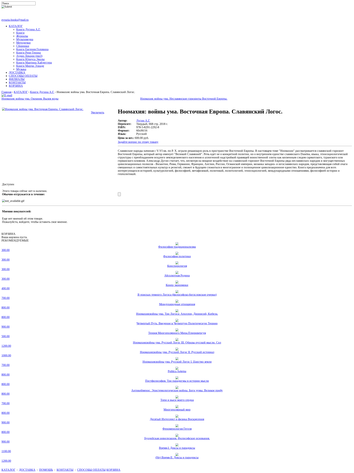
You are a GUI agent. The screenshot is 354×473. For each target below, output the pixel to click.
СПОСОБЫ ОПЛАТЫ (23, 75)
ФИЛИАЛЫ (17, 79)
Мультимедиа (24, 39)
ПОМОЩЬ (46, 469)
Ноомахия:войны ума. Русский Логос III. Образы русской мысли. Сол (177, 342)
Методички (23, 42)
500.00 (5, 336)
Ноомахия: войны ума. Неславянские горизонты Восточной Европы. (183, 98)
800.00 (5, 307)
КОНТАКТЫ (17, 82)
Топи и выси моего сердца (177, 400)
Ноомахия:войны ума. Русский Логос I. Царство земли (177, 361)
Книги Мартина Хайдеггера (34, 62)
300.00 (5, 250)
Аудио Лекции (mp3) (29, 55)
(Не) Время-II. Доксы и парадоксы (177, 457)
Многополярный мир (177, 409)
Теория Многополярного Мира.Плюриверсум (177, 332)
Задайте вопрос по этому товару (138, 141)
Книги (20, 32)
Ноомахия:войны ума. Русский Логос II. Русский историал (177, 352)
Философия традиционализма (177, 246)
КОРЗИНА (16, 85)
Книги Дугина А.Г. (28, 29)
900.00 (5, 326)
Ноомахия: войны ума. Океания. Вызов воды (29, 98)
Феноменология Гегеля (177, 428)
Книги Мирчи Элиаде (30, 65)
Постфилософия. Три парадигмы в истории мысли (177, 380)
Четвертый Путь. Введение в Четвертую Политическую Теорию (177, 323)
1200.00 (6, 345)
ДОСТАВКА (17, 72)
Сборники (22, 46)
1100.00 (6, 451)
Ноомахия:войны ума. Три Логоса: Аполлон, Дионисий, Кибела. (177, 313)
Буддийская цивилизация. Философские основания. (177, 438)
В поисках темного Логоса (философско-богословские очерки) (177, 294)
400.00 (5, 288)
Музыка (21, 69)
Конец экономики (177, 285)
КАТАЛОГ (16, 26)
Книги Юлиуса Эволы (30, 59)
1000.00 (6, 355)
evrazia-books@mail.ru (15, 19)
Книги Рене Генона (28, 52)
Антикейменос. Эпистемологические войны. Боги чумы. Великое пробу (177, 390)
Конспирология (177, 265)
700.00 (5, 297)
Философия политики (177, 256)
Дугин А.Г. (143, 120)
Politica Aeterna (177, 371)
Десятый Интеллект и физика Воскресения (177, 419)
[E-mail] (6, 94)
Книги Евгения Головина (32, 49)
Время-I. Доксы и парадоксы (177, 447)
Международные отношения (177, 304)
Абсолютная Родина (177, 275)
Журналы (22, 36)
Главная (6, 92)
